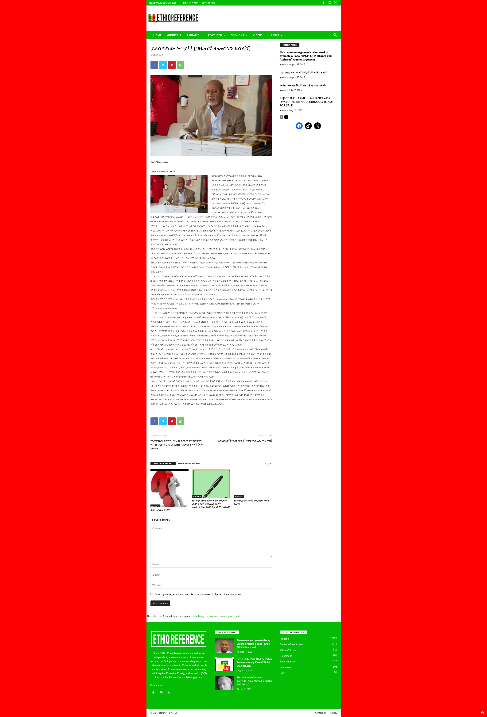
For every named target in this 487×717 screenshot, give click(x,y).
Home (157, 35)
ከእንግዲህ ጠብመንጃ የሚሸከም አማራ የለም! (252, 502)
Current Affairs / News (292, 644)
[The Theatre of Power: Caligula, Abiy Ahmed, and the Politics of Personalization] (224, 683)
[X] (335, 3)
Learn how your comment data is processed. (215, 616)
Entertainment (287, 661)
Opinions (237, 35)
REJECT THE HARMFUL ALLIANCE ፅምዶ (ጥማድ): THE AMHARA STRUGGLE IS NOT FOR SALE (306, 101)
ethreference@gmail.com (177, 685)
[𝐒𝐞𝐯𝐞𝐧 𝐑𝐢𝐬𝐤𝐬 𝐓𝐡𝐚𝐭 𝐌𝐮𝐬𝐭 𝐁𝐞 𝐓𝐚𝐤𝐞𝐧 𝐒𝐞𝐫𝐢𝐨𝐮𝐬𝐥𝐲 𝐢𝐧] (224, 664)
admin (283, 64)
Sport (283, 673)
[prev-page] (266, 464)
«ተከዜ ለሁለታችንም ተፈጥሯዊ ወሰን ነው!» (303, 85)
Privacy (333, 712)
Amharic (193, 35)
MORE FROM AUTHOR (189, 463)
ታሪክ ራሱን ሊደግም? (160, 510)
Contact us (208, 2)
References (286, 655)
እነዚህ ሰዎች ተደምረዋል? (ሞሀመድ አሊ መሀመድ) (245, 440)
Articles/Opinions (289, 650)
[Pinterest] (172, 65)
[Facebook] (323, 3)
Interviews (285, 667)
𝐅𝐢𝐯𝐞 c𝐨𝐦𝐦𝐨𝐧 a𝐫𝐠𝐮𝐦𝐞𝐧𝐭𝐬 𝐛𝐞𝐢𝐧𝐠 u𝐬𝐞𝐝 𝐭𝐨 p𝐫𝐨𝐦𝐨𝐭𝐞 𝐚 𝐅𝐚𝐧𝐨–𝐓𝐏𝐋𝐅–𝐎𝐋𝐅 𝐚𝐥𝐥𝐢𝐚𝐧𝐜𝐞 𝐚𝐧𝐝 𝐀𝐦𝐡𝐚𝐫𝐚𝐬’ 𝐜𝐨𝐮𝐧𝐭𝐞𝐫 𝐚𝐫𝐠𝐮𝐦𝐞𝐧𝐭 (306, 55)
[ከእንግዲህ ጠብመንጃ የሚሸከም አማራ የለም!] (253, 483)
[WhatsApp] (180, 65)
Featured (215, 35)
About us (174, 35)
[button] (335, 35)
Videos (258, 35)
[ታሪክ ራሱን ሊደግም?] (169, 488)
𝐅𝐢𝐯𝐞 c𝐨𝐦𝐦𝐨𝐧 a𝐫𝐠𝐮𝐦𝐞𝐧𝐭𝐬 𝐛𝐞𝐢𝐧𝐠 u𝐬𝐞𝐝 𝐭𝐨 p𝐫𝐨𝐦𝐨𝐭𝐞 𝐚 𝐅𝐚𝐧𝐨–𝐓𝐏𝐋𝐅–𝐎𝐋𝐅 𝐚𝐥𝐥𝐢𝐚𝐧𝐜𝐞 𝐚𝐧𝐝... (254, 643)
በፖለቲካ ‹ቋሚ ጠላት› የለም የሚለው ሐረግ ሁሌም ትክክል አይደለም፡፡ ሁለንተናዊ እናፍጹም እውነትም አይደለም (211, 504)
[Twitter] (163, 65)
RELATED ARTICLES (163, 463)
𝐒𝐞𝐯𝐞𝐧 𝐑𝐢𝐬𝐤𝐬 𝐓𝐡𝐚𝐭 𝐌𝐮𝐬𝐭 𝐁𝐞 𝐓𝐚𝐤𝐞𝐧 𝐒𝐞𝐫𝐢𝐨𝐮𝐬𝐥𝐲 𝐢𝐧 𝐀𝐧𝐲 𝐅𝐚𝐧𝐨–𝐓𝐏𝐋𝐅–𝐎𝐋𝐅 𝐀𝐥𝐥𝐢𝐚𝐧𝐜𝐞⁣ (254, 662)
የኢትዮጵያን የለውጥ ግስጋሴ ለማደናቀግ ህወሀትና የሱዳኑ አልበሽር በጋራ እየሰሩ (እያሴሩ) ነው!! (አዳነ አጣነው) (177, 444)
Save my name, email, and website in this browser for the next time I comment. (198, 594)
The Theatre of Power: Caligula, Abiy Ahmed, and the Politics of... (254, 681)
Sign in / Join (190, 2)
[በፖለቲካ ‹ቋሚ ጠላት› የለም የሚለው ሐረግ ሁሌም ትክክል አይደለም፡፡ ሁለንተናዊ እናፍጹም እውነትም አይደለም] (211, 483)
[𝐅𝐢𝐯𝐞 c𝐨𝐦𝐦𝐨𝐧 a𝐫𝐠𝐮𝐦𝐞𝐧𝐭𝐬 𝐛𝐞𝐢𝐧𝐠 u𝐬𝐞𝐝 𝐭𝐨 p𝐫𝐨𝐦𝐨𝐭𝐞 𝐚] (224, 645)
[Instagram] (329, 3)
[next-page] (270, 464)
